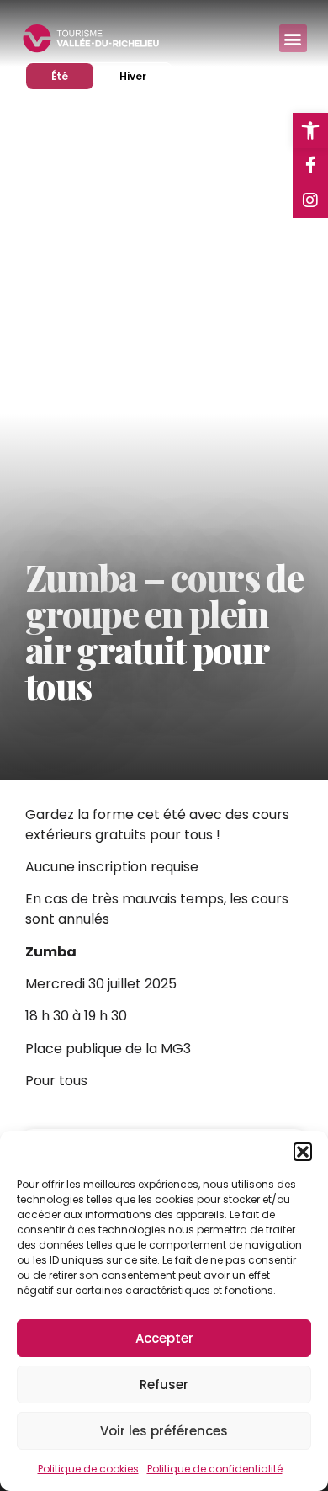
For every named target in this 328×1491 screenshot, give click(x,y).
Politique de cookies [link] (88, 1469)
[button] (302, 1151)
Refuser (164, 1384)
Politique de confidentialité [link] (215, 1469)
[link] (310, 130)
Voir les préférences (164, 1431)
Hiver (145, 75)
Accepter (164, 1338)
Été (72, 75)
